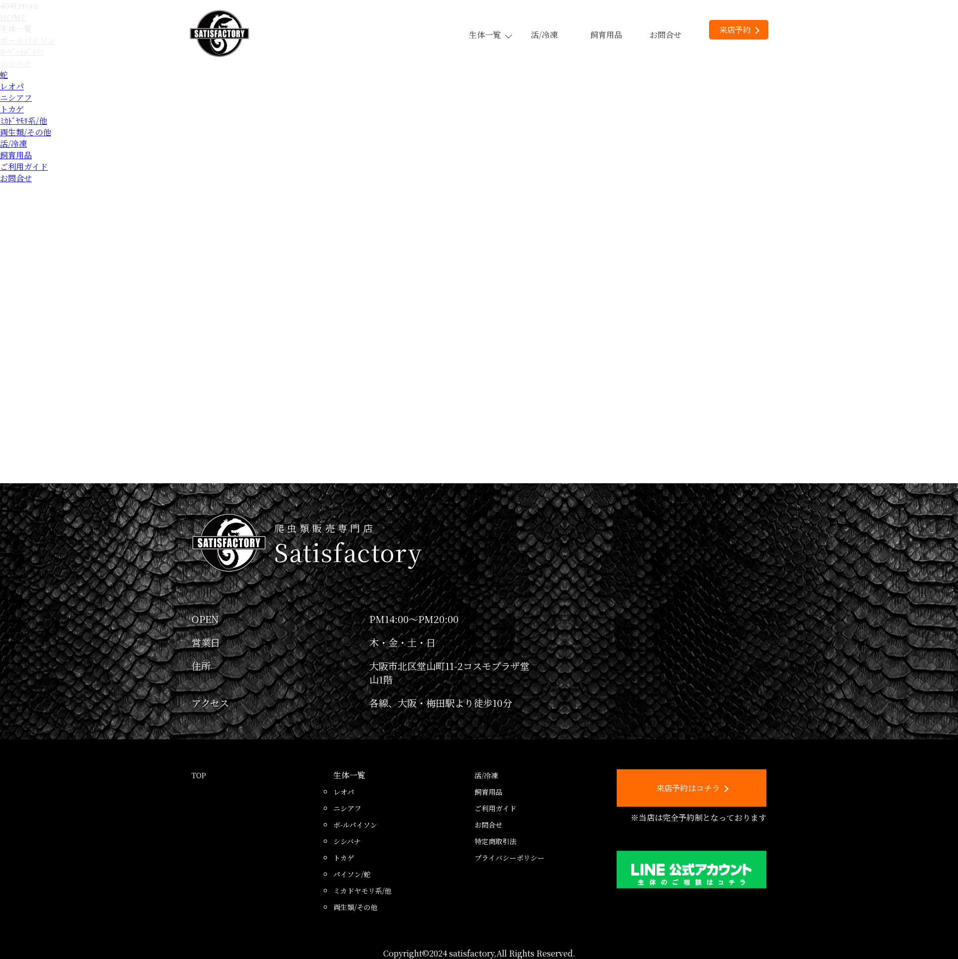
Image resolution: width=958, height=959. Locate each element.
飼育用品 (606, 34)
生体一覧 (485, 34)
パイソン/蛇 (352, 874)
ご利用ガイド (24, 166)
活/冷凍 (544, 34)
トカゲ (12, 109)
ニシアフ (16, 97)
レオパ (12, 86)
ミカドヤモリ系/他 (362, 891)
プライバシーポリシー (509, 858)
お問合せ (666, 34)
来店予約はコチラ (688, 788)
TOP (199, 775)
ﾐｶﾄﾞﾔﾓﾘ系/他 (23, 120)
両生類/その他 (25, 132)
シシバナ (347, 841)
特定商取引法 (495, 841)
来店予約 (735, 29)
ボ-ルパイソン (355, 825)
